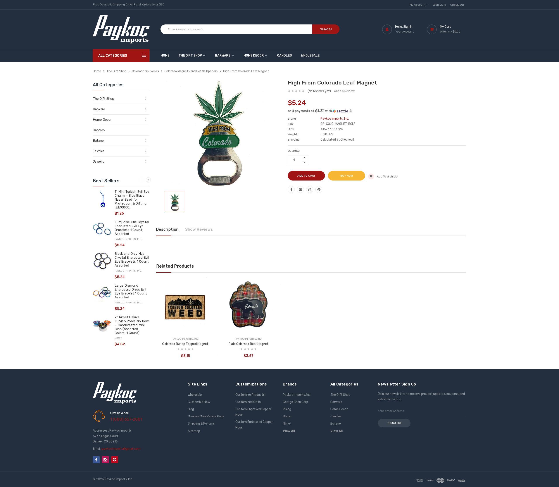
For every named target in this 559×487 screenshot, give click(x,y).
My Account (418, 4)
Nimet (287, 423)
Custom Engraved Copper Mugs (253, 411)
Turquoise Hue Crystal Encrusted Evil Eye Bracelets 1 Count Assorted (132, 228)
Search (326, 29)
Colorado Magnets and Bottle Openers (191, 71)
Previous (141, 179)
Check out (457, 4)
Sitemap (194, 431)
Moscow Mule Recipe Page (206, 416)
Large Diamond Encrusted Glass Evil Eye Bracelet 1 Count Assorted (131, 291)
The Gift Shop (190, 55)
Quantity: (294, 150)
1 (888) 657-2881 (126, 419)
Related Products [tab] (175, 266)
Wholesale (310, 55)
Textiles (99, 151)
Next (148, 179)
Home (165, 55)
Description (167, 229)
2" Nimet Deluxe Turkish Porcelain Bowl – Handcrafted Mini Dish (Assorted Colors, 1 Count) (132, 325)
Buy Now (346, 175)
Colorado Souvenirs (145, 71)
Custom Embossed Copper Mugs (254, 424)
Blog (191, 409)
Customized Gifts (248, 402)
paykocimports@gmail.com (121, 449)
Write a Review (344, 91)
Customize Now (199, 402)
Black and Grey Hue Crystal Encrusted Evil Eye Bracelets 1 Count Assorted (132, 259)
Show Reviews (199, 229)
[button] (377, 111)
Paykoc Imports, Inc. (297, 395)
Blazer (287, 416)
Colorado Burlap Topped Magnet (185, 344)
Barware (223, 55)
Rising (287, 409)
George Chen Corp (295, 402)
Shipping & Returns (201, 423)
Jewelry (98, 161)
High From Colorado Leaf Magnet (246, 71)
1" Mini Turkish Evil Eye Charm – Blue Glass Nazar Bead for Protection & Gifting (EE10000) (132, 199)
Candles (284, 55)
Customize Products (250, 395)
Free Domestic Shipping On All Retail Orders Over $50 (128, 4)
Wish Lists (439, 4)
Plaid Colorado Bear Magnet (249, 344)
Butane (98, 141)
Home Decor (254, 55)
